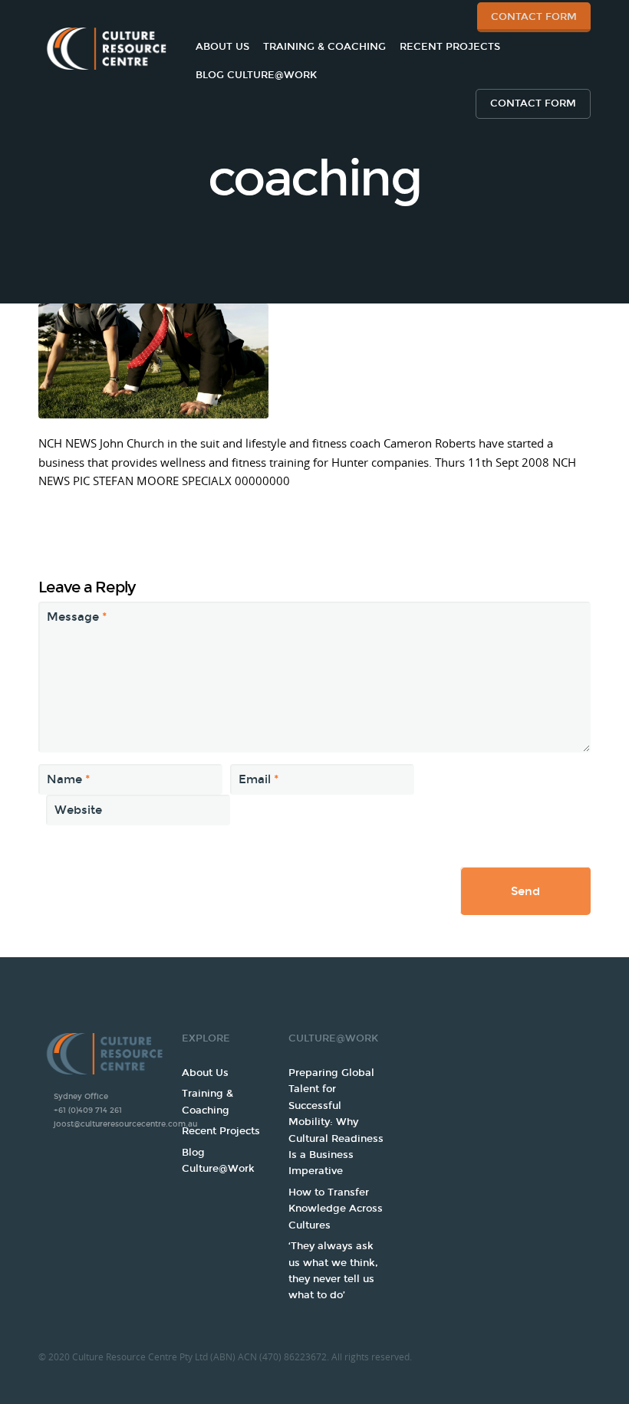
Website (78, 810)
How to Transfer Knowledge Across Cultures (335, 1209)
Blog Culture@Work (256, 75)
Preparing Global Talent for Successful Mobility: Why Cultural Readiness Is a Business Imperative (336, 1122)
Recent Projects (450, 47)
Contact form (533, 103)
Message (77, 617)
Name (68, 779)
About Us (222, 47)
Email (258, 779)
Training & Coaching (324, 47)
